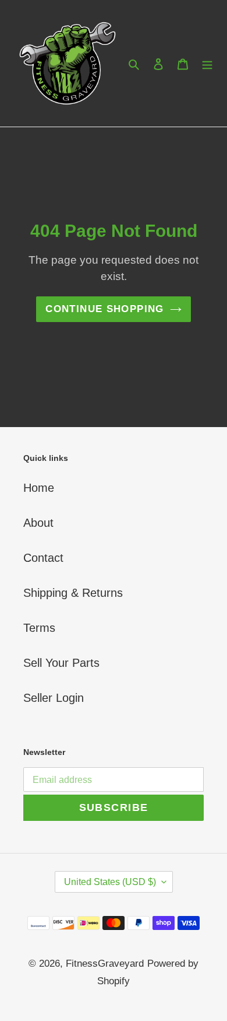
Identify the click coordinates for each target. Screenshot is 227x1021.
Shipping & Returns (73, 592)
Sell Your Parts (61, 662)
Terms (39, 627)
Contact (43, 557)
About (38, 522)
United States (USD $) (110, 882)
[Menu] (207, 63)
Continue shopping (104, 308)
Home (38, 487)
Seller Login (53, 697)
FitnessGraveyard (105, 963)
